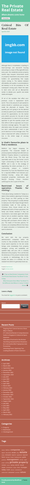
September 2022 (8, 399)
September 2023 (8, 375)
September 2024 (8, 368)
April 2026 (6, 364)
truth (8, 470)
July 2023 (6, 377)
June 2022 (6, 406)
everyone (8, 455)
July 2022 (6, 403)
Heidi (3, 482)
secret (17, 465)
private (14, 462)
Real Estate (9, 266)
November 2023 (8, 372)
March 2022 (6, 412)
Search (4, 303)
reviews (4, 465)
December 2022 (8, 392)
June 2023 (6, 379)
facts (3, 457)
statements (9, 467)
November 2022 (8, 394)
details (14, 452)
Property (6, 427)
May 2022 (6, 408)
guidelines (4, 459)
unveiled (17, 472)
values (23, 472)
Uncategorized (8, 432)
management (13, 459)
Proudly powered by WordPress (11, 480)
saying (12, 465)
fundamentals (18, 457)
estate (11, 269)
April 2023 (6, 383)
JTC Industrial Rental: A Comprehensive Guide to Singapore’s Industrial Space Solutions (15, 335)
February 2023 (7, 388)
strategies (24, 467)
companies (15, 450)
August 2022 (7, 401)
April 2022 (6, 410)
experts (14, 455)
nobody (21, 459)
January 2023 (7, 390)
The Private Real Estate (12, 8)
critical (7, 269)
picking (7, 462)
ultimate (12, 469)
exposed (25, 455)
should (22, 465)
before (8, 450)
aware (3, 450)
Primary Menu (6, 18)
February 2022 (7, 414)
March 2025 (6, 366)
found (12, 457)
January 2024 (7, 370)
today (4, 470)
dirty (18, 452)
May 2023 (6, 381)
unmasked (11, 472)
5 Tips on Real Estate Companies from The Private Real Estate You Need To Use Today (15, 276)
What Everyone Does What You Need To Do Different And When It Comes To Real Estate (15, 283)
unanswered (18, 470)
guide (24, 457)
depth (3, 452)
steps (14, 467)
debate (23, 450)
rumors (8, 465)
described (8, 452)
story (18, 467)
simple (3, 467)
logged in (12, 295)
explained (19, 455)
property (23, 462)
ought (25, 459)
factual (8, 457)
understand (5, 472)
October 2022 (7, 397)
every (3, 455)
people (3, 462)
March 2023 (6, 386)
